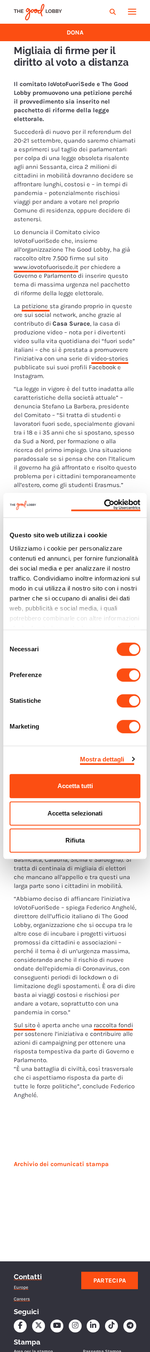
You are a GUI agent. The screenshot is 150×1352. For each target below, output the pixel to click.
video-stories (109, 358)
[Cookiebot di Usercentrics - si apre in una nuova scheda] (105, 505)
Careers (22, 1299)
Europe (21, 1287)
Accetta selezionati (75, 813)
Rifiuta (75, 840)
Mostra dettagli (102, 759)
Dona (75, 32)
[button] (114, 12)
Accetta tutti (75, 785)
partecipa (109, 1280)
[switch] (128, 675)
